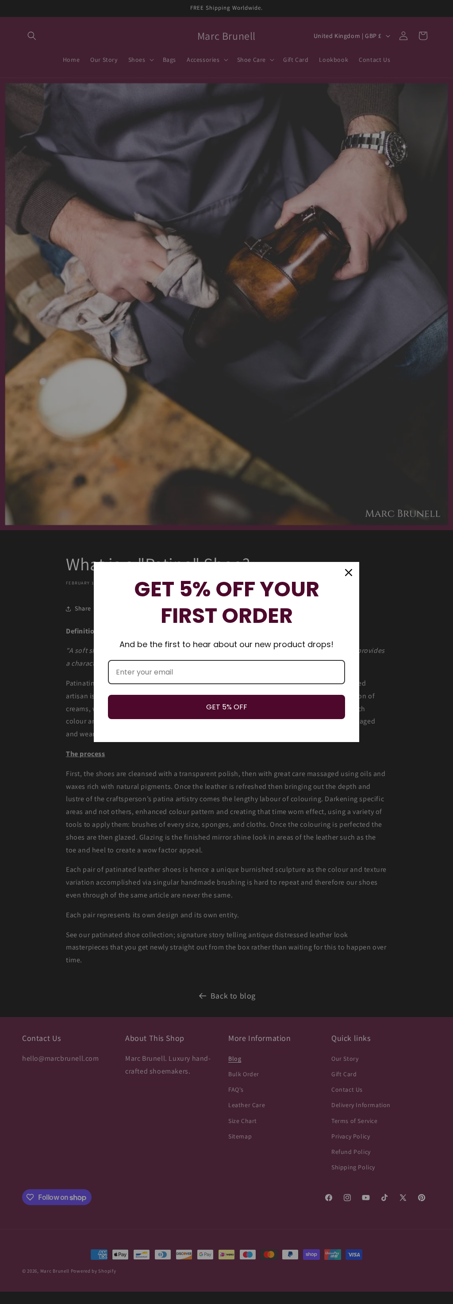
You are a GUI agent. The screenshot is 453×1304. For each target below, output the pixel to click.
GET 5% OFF (226, 707)
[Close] (348, 572)
